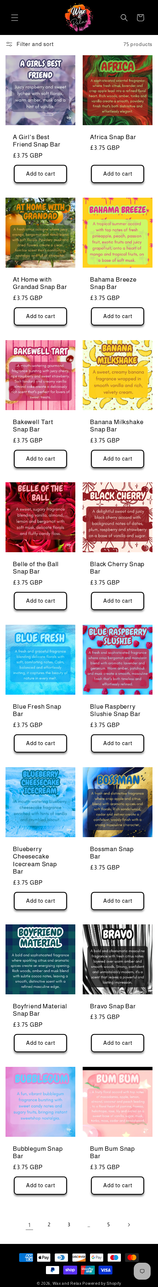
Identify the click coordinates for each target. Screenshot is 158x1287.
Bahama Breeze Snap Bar (113, 283)
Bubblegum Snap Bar (38, 1152)
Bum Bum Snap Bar (112, 1152)
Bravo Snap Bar (113, 1006)
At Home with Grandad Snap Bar (40, 283)
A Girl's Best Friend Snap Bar (37, 141)
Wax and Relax (67, 1283)
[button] (15, 18)
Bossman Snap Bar (112, 853)
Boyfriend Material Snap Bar (40, 1010)
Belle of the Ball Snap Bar (36, 568)
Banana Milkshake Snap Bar (116, 426)
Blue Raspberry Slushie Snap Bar (115, 710)
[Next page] (129, 1225)
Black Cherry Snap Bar (117, 568)
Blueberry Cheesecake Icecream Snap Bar (35, 860)
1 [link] (29, 1225)
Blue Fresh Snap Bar (37, 710)
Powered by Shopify (101, 1283)
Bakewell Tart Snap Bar (33, 426)
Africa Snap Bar (113, 137)
